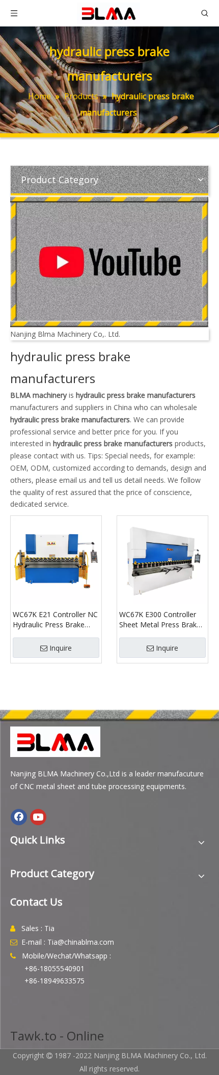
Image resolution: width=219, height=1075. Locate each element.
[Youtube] (38, 817)
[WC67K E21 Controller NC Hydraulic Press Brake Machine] (56, 560)
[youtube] (109, 262)
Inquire (60, 648)
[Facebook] (19, 817)
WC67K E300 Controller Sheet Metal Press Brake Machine (160, 619)
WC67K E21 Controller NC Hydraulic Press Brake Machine (55, 619)
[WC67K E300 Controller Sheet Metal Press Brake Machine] (162, 560)
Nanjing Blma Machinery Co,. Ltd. (65, 334)
